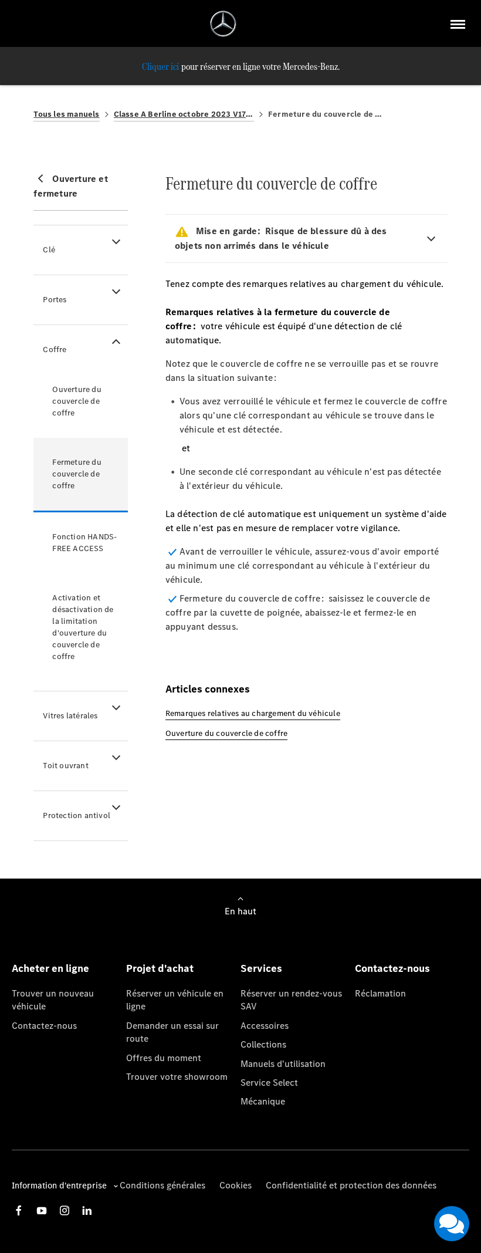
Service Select (269, 1082)
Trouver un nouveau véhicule (53, 999)
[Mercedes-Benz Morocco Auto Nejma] (223, 24)
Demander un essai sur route (172, 1032)
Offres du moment (163, 1058)
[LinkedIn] (87, 1210)
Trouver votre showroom (177, 1076)
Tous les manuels (66, 114)
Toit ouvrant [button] (65, 765)
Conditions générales (162, 1185)
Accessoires (264, 1025)
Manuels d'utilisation (283, 1064)
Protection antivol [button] (76, 815)
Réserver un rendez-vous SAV (291, 999)
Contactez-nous (44, 1025)
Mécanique (262, 1101)
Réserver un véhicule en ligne (174, 999)
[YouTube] (42, 1210)
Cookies (235, 1185)
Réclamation (380, 993)
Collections (263, 1044)
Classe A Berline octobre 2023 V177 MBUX (184, 114)
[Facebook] (19, 1210)
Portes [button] (54, 299)
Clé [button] (49, 249)
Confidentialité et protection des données (351, 1185)
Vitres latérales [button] (70, 715)
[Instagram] (64, 1210)
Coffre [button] (54, 349)
